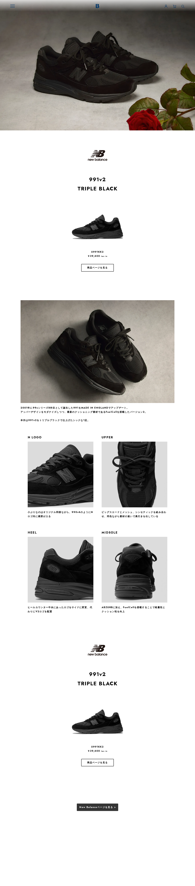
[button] (12, 6)
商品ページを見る (97, 267)
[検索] (183, 6)
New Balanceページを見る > (97, 807)
